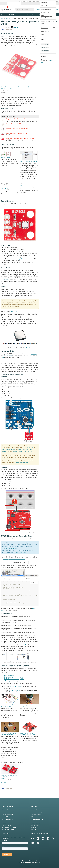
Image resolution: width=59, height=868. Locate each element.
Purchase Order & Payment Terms (39, 812)
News (25, 4)
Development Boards (30, 14)
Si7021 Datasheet (9, 675)
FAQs (32, 816)
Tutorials (8, 18)
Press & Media (5, 812)
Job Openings (5, 816)
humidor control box (14, 690)
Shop (4, 4)
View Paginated (46, 31)
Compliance (34, 827)
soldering (34, 354)
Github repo (7, 681)
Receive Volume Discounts (8, 829)
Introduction (45, 6)
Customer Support (35, 809)
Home (2, 18)
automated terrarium (15, 686)
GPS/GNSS (11, 14)
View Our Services (6, 825)
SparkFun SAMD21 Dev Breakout (22, 451)
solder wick (4, 280)
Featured (4, 14)
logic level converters (24, 259)
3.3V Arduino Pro (28, 448)
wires (2, 357)
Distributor (36, 1)
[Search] (32, 9)
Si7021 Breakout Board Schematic (14, 677)
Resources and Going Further (47, 22)
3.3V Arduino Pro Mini (8, 449)
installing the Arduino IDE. (10, 548)
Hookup (45, 44)
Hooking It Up (45, 12)
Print (42, 35)
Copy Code (34, 582)
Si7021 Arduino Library (19, 562)
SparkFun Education (7, 814)
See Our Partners (6, 823)
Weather (45, 50)
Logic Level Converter (21, 463)
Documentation (14, 4)
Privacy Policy (34, 825)
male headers (8, 356)
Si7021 (5, 36)
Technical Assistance (36, 814)
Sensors (20, 14)
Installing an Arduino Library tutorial (14, 559)
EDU (30, 1)
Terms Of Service (35, 823)
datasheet (14, 311)
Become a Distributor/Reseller (9, 827)
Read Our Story (5, 809)
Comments (47, 28)
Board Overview (46, 9)
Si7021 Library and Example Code (46, 17)
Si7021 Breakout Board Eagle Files (14, 679)
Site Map (33, 829)
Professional (23, 1)
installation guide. (20, 552)
